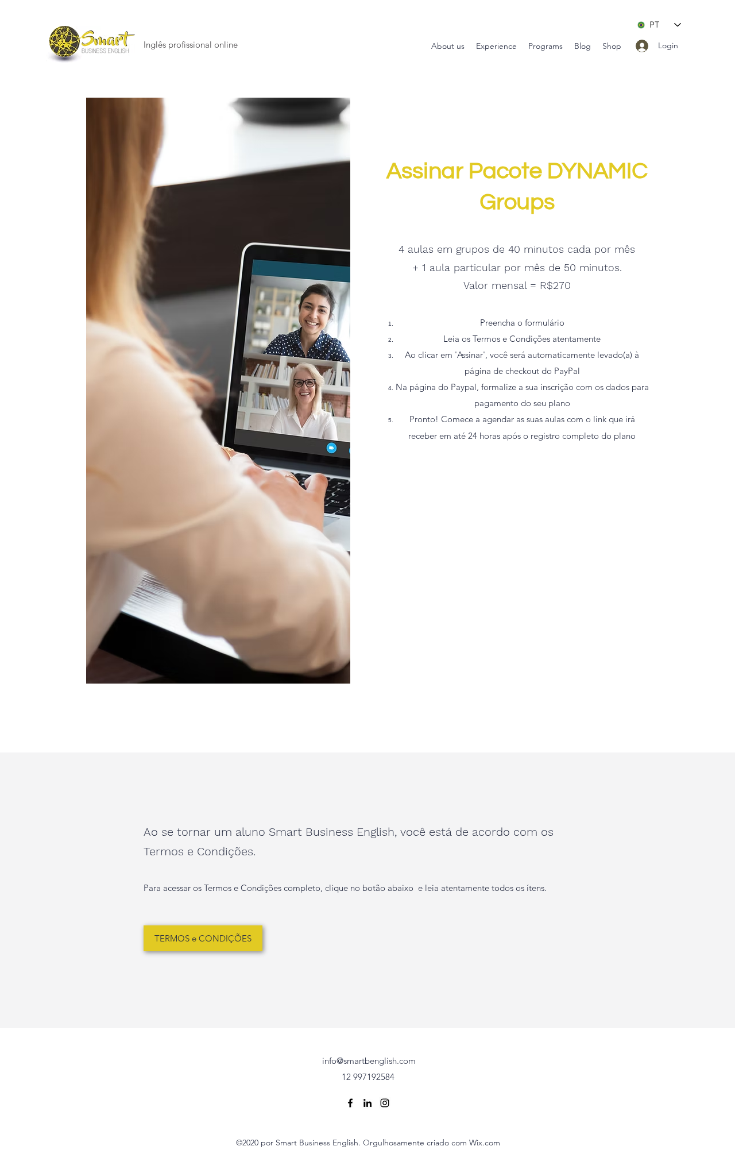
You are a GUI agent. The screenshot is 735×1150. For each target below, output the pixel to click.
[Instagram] (384, 1103)
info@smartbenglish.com (369, 1060)
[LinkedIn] (367, 1103)
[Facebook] (350, 1103)
